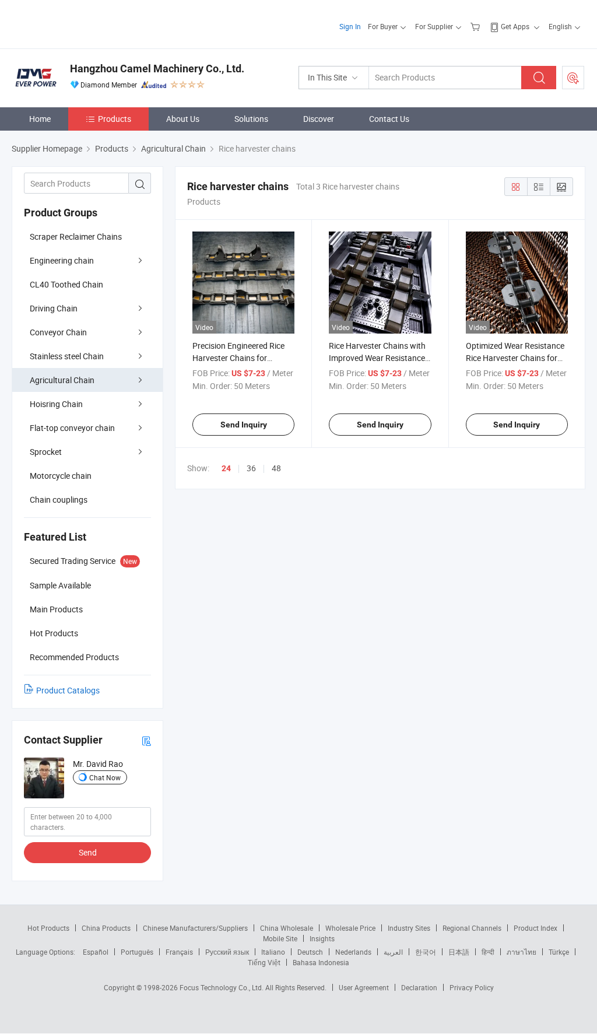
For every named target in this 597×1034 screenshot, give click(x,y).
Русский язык (227, 951)
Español (95, 951)
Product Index (535, 928)
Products (114, 118)
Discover (318, 118)
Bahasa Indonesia (321, 962)
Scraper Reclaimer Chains (76, 236)
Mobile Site (280, 938)
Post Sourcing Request (573, 77)
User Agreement (364, 987)
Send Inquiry (243, 424)
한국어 (425, 951)
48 (276, 468)
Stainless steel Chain (67, 356)
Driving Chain (54, 308)
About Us (182, 118)
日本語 (458, 951)
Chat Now (105, 777)
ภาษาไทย (521, 951)
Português (137, 951)
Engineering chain (62, 260)
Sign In (350, 26)
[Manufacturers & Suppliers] (86, 23)
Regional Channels (472, 928)
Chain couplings (58, 499)
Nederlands (353, 951)
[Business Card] (146, 740)
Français (179, 951)
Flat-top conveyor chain (72, 427)
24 (226, 468)
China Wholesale (286, 928)
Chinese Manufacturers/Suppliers (195, 928)
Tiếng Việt (264, 962)
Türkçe (559, 951)
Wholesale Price (350, 928)
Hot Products (48, 928)
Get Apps (515, 26)
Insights (322, 938)
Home (40, 118)
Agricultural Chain (62, 379)
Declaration (419, 987)
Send (88, 852)
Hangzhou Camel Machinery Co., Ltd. (157, 68)
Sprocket (46, 451)
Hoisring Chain (56, 403)
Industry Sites (409, 928)
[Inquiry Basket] (476, 26)
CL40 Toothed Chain (66, 284)
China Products (106, 928)
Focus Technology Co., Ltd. (222, 987)
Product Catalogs (68, 690)
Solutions (251, 118)
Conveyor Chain (58, 332)
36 (251, 468)
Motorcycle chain (61, 475)
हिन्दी (488, 951)
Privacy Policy (471, 987)
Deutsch (310, 951)
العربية (393, 951)
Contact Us (389, 118)
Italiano (273, 951)
